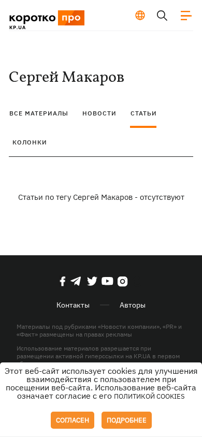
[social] (62, 281)
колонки (29, 142)
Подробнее (127, 420)
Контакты (73, 305)
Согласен (72, 420)
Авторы (133, 305)
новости (99, 113)
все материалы (38, 113)
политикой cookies (149, 396)
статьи (144, 113)
